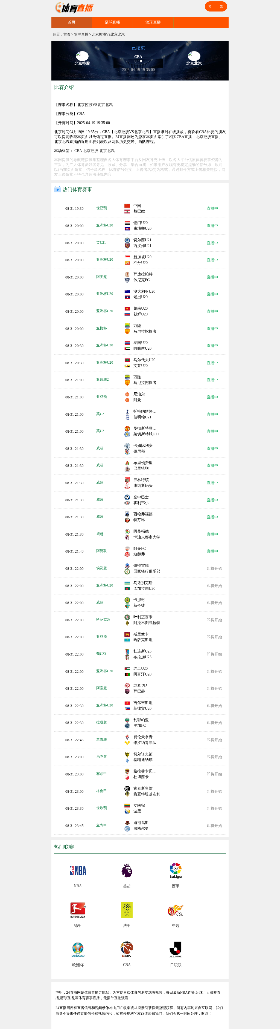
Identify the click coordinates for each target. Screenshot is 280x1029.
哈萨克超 (103, 619)
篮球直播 (153, 22)
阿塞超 (101, 688)
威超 (99, 448)
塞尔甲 (101, 774)
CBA (78, 151)
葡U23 (101, 654)
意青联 (101, 739)
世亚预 (101, 208)
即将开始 (214, 569)
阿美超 (101, 277)
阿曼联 (101, 551)
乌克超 (101, 756)
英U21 (101, 242)
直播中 (212, 208)
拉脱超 (101, 722)
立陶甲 (101, 825)
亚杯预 (101, 397)
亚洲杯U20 (104, 225)
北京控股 (90, 151)
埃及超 (101, 568)
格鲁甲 (101, 791)
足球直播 (112, 22)
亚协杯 (101, 328)
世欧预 (101, 808)
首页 (71, 22)
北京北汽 (107, 151)
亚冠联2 (102, 379)
